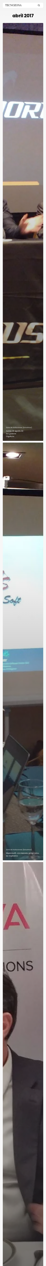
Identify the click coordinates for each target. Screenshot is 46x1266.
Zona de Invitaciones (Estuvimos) (19, 427)
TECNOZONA (13, 5)
